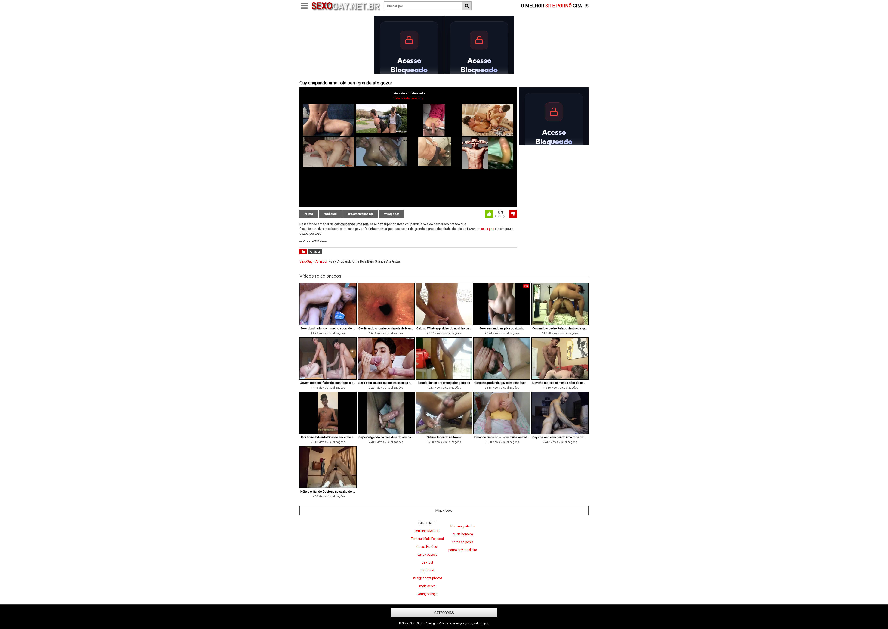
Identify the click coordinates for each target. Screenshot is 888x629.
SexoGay (305, 261)
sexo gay (487, 229)
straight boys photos (427, 578)
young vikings (427, 594)
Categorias (444, 613)
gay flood (427, 570)
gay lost (427, 562)
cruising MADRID (427, 531)
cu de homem (463, 534)
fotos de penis (462, 542)
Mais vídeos (444, 510)
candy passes (427, 554)
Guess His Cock (427, 546)
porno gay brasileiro (462, 550)
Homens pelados (462, 526)
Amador (315, 251)
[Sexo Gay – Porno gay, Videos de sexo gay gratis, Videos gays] (345, 10)
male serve (427, 586)
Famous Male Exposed (427, 539)
